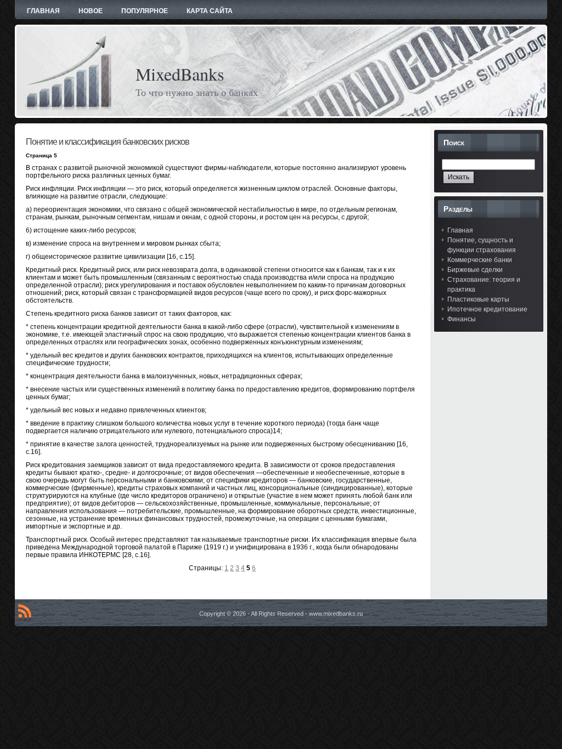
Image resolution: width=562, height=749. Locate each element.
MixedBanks (180, 74)
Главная (460, 230)
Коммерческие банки (479, 260)
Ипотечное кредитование (487, 309)
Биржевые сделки (475, 270)
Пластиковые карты (478, 299)
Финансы (461, 319)
